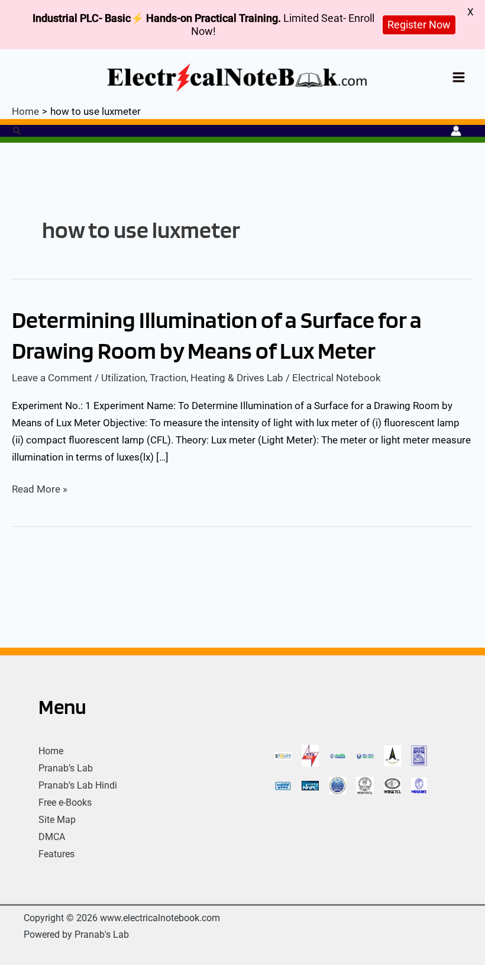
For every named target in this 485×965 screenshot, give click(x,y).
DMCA (51, 836)
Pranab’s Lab (65, 768)
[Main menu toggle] (459, 77)
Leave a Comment (52, 378)
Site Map (57, 819)
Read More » (39, 489)
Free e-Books (65, 802)
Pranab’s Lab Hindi (77, 785)
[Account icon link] (456, 131)
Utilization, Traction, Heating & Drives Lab (192, 378)
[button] (17, 131)
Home (50, 751)
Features (56, 854)
